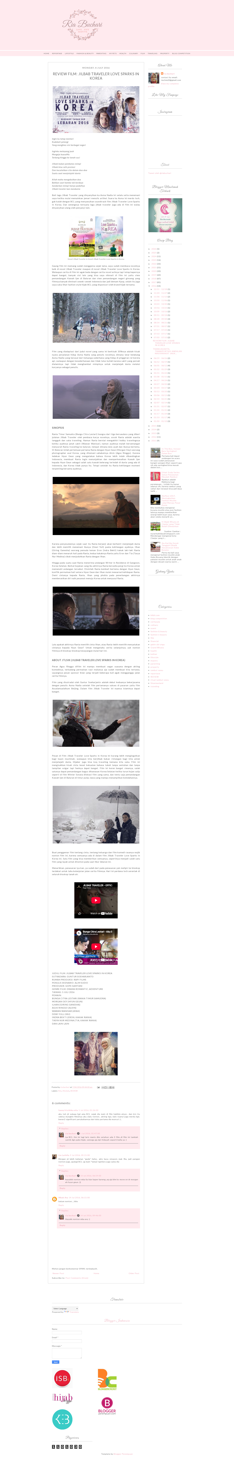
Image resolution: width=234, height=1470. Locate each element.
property (155, 667)
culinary (154, 625)
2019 (154, 275)
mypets (154, 660)
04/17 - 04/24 (161, 380)
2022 (154, 264)
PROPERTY (164, 53)
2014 (154, 429)
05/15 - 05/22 (161, 373)
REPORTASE (57, 53)
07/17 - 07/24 (161, 330)
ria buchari (70, 1133)
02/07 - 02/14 (161, 402)
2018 (154, 278)
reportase (155, 673)
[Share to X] (108, 1087)
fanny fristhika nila (68, 1110)
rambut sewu (157, 670)
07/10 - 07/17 (161, 334)
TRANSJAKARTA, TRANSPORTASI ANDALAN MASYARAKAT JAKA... (167, 351)
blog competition (159, 618)
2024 (154, 256)
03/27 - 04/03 (161, 384)
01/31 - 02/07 (161, 406)
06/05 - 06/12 (161, 365)
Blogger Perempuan (123, 1454)
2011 (154, 440)
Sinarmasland (157, 683)
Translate (74, 1312)
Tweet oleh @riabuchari (159, 173)
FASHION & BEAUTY (85, 53)
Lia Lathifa (63, 1155)
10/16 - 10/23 (161, 308)
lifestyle (66, 1091)
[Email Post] (98, 1087)
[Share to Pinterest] (113, 1087)
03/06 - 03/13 (161, 395)
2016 (154, 286)
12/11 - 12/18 (161, 289)
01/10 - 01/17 (161, 417)
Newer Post (58, 1273)
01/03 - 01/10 (161, 421)
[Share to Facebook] (110, 1087)
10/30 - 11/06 (161, 300)
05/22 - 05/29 (161, 369)
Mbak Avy (63, 1197)
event (153, 628)
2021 (154, 267)
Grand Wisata (157, 647)
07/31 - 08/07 (161, 326)
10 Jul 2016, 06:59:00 (90, 1176)
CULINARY (133, 53)
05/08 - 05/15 (161, 376)
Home (46, 53)
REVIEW (74, 1091)
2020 (154, 271)
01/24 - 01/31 (161, 410)
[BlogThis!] (105, 1087)
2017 (154, 282)
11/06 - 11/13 (161, 296)
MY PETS (113, 53)
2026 (154, 249)
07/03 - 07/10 (161, 337)
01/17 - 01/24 (161, 414)
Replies (65, 1128)
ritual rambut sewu (160, 680)
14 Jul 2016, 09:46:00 (90, 1215)
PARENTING (101, 53)
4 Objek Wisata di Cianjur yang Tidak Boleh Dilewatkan (171, 524)
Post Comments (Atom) (77, 1278)
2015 (154, 426)
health (154, 651)
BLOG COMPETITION (181, 53)
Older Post (134, 1273)
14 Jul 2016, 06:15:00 (79, 1197)
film (60, 1091)
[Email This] (103, 1087)
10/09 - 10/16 (161, 311)
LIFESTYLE (69, 53)
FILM (143, 53)
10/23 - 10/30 (161, 304)
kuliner (154, 654)
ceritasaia (155, 622)
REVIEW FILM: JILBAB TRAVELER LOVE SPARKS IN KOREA (166, 342)
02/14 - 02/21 (161, 399)
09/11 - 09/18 (161, 315)
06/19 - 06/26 (161, 358)
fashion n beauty (159, 634)
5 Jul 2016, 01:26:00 (88, 1110)
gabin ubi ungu (158, 644)
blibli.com (155, 615)
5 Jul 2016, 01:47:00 (90, 1133)
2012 (154, 437)
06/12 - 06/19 (161, 362)
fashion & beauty (159, 631)
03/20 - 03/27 (161, 388)
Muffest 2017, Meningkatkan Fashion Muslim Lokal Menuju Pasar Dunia (171, 500)
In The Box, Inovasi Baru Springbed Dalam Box (171, 451)
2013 (154, 433)
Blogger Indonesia (117, 1321)
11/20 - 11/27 (161, 293)
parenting (155, 664)
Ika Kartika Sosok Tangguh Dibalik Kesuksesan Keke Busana (170, 546)
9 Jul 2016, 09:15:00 (80, 1155)
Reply (61, 1123)
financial (155, 641)
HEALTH (122, 53)
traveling (155, 686)
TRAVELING (152, 53)
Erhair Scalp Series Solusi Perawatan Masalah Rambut (171, 474)
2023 (154, 260)
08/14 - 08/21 (161, 322)
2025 (154, 252)
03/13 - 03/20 (161, 391)
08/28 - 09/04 (161, 319)
